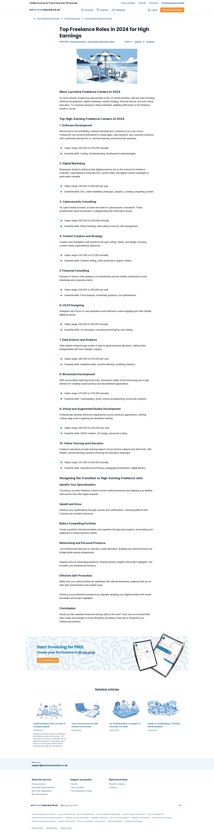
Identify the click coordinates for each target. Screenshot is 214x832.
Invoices (89, 10)
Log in (154, 10)
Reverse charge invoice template (44, 821)
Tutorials (142, 3)
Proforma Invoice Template (162, 818)
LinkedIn (138, 42)
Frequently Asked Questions (43, 787)
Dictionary (154, 3)
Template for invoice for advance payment (47, 818)
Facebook (150, 42)
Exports (104, 10)
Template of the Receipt (133, 821)
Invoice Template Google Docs (134, 814)
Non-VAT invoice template (119, 818)
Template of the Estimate (140, 818)
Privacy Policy (37, 828)
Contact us (113, 787)
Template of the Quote (99, 818)
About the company (117, 784)
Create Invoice (49, 660)
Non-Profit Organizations (42, 791)
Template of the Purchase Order (77, 818)
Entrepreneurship (72, 19)
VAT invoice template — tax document (91, 821)
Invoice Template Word (85, 814)
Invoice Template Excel (66, 814)
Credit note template (114, 821)
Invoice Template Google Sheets (108, 814)
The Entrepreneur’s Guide (172, 3)
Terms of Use (66, 828)
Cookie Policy (52, 828)
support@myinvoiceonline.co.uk (49, 765)
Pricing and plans (39, 784)
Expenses (120, 10)
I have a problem (128, 3)
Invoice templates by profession (43, 814)
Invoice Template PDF (156, 814)
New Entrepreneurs (40, 794)
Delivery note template (66, 821)
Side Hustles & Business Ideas (98, 19)
